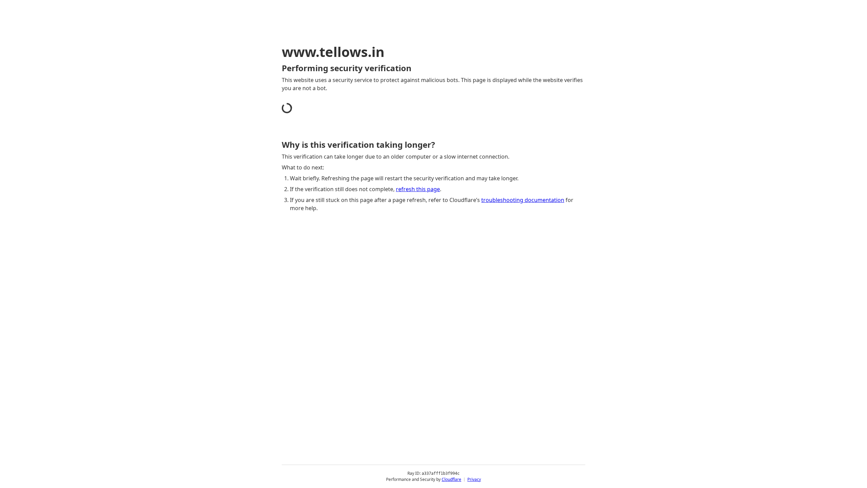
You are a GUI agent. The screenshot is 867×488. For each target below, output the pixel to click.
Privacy (474, 479)
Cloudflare (451, 479)
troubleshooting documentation (522, 200)
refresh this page (418, 189)
